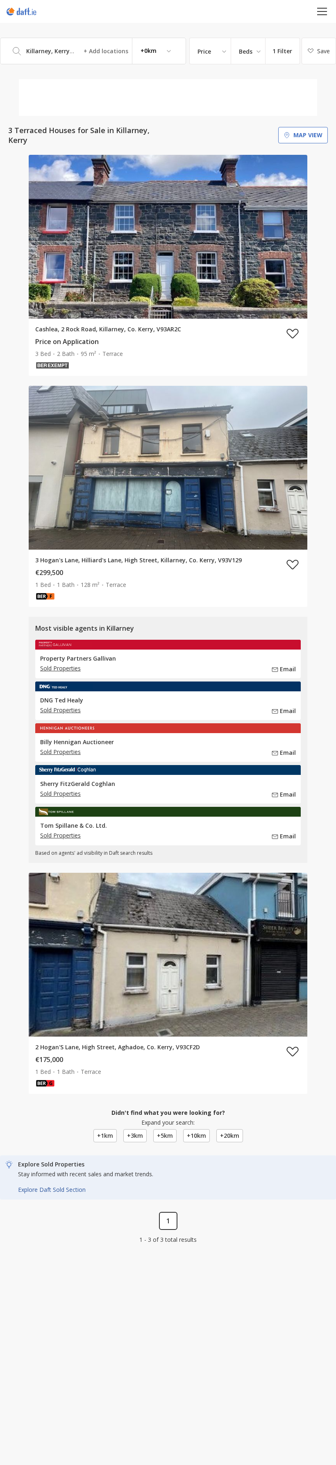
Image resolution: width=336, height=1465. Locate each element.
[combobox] (93, 51)
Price (204, 51)
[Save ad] (292, 333)
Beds (245, 51)
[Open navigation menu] (322, 11)
